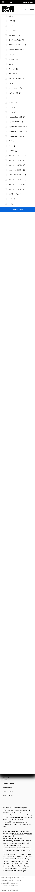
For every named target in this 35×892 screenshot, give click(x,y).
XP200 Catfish (15, 194)
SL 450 (12, 107)
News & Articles (8, 784)
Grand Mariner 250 (17, 50)
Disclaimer (18, 880)
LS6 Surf (13, 74)
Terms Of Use (19, 877)
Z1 (11, 204)
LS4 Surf (13, 69)
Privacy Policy (19, 834)
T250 (12, 146)
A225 (12, 21)
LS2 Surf (13, 59)
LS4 (11, 64)
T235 (12, 141)
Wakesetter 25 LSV (17, 184)
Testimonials (7, 788)
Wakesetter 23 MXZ (17, 175)
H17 (11, 54)
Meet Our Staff (8, 792)
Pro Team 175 (15, 93)
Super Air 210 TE (16, 122)
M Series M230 (15, 88)
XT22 (12, 199)
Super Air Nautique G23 (18, 136)
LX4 (11, 83)
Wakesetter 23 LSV (17, 170)
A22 (11, 16)
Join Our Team (8, 795)
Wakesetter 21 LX (16, 160)
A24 (12, 26)
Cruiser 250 (14, 35)
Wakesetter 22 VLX (17, 165)
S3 (11, 98)
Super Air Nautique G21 (18, 131)
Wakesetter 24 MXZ (17, 179)
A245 (12, 30)
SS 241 (12, 112)
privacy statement (12, 850)
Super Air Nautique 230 (18, 127)
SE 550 (13, 102)
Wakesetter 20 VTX (17, 155)
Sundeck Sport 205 (17, 117)
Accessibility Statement (9, 883)
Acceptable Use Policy (9, 886)
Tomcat (13, 151)
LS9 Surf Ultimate (16, 78)
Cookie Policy (6, 880)
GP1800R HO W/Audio (18, 45)
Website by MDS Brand (9, 890)
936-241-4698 (28, 2)
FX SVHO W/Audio (16, 40)
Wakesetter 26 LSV (17, 189)
